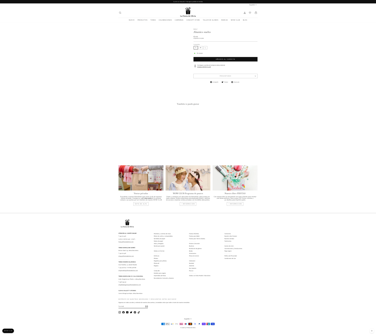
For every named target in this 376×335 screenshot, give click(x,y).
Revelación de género (195, 248)
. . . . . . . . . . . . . (157, 248)
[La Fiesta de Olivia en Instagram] (119, 312)
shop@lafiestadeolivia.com (126, 256)
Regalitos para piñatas (160, 261)
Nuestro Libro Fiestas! (230, 236)
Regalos (156, 265)
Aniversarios (192, 253)
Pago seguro (228, 251)
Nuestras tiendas (229, 238)
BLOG (245, 20)
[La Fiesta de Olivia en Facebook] (123, 312)
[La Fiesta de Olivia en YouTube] (127, 312)
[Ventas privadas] (140, 178)
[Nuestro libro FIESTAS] (235, 178)
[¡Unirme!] (146, 306)
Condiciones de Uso (230, 258)
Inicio (195, 29)
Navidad (191, 263)
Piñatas (156, 258)
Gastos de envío (229, 246)
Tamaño (196, 44)
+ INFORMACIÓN (188, 204)
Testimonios (227, 241)
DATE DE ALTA (141, 204)
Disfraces (156, 256)
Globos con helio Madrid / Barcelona (199, 275)
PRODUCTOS (143, 20)
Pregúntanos (225, 76)
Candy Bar (157, 270)
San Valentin (192, 268)
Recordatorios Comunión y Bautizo (164, 278)
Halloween (192, 261)
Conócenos (227, 233)
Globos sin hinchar (159, 251)
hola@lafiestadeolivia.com (126, 242)
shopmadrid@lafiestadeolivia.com (128, 270)
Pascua (191, 270)
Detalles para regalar (160, 273)
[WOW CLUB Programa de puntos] (188, 178)
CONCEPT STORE (193, 20)
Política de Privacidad (230, 256)
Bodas (191, 251)
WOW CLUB (235, 20)
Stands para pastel (159, 246)
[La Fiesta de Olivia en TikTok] (139, 312)
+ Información (235, 204)
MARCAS (224, 20)
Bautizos (191, 246)
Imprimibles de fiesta (160, 275)
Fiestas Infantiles (194, 233)
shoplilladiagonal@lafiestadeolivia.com (129, 285)
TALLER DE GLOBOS (210, 20)
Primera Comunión (194, 243)
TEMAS (153, 20)
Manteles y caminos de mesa (162, 233)
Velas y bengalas (159, 243)
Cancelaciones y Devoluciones (233, 248)
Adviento (191, 265)
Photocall (156, 263)
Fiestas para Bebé (194, 236)
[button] (120, 112)
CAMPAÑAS (179, 20)
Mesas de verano (194, 256)
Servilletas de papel (159, 238)
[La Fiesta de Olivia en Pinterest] (135, 312)
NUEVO (132, 20)
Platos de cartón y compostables (163, 236)
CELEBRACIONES (165, 20)
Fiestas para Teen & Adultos (197, 238)
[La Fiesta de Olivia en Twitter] (131, 312)
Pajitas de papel (158, 241)
